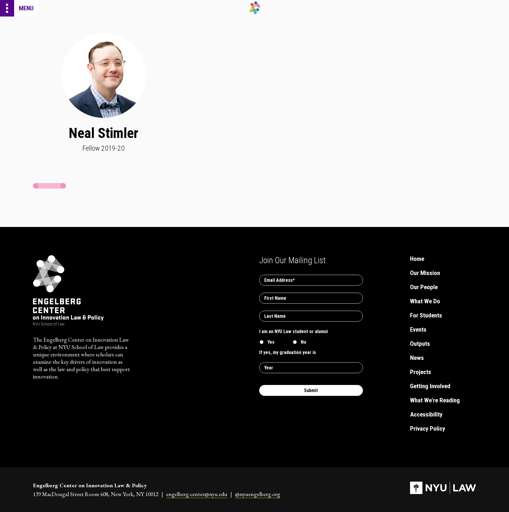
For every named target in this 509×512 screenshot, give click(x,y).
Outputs (420, 343)
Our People (424, 287)
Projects (420, 372)
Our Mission (425, 272)
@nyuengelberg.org (257, 494)
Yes (271, 342)
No (303, 342)
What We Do (425, 301)
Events (418, 329)
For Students (426, 315)
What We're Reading (435, 400)
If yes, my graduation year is (287, 352)
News (417, 357)
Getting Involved (430, 386)
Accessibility (426, 414)
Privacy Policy (427, 428)
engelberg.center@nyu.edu (196, 494)
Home (417, 258)
